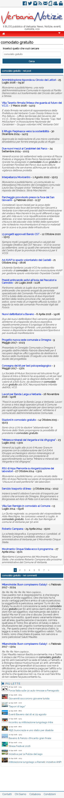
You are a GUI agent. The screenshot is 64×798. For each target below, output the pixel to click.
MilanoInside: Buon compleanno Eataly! (24, 584)
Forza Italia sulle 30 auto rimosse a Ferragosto (34, 690)
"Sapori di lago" (17, 706)
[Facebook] (25, 4)
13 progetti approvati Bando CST (21, 234)
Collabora (35, 794)
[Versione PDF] (51, 4)
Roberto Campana (12, 528)
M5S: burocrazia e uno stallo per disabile (31, 730)
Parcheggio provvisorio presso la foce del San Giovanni (28, 199)
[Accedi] (61, 4)
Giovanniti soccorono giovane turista (29, 698)
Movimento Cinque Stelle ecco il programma (27, 549)
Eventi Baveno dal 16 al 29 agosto (27, 714)
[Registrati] (55, 4)
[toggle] (59, 35)
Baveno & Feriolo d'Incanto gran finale (30, 738)
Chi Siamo (20, 794)
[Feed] (40, 4)
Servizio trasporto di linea (16, 488)
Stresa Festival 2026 (19, 746)
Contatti (7, 794)
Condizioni (50, 794)
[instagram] (35, 4)
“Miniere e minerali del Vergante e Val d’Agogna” (29, 439)
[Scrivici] (45, 4)
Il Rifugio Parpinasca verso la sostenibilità (25, 131)
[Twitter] (30, 4)
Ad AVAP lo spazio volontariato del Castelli (26, 260)
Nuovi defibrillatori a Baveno (18, 314)
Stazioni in (19, 419)
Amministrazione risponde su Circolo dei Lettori (29, 79)
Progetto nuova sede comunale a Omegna (26, 339)
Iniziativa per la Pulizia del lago (26, 754)
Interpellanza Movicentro (16, 177)
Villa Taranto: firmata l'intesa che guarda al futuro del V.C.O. (32, 104)
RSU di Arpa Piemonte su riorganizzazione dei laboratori (28, 470)
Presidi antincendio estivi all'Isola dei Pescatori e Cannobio (29, 281)
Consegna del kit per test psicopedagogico (26, 365)
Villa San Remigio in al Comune (26, 505)
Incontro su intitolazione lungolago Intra (31, 722)
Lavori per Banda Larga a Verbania (21, 394)
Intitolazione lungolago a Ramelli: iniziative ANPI (35, 762)
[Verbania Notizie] (32, 24)
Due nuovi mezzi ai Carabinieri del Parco (24, 148)
